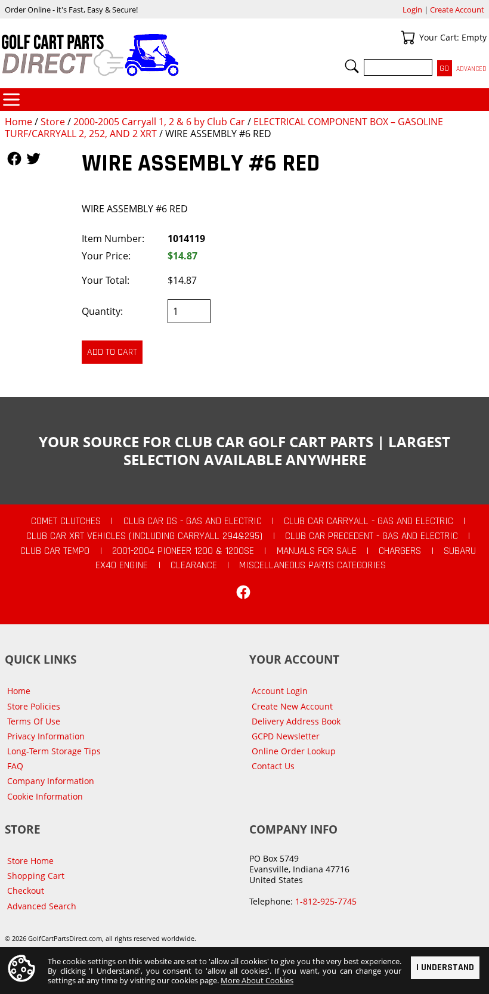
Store (53, 121)
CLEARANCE (194, 565)
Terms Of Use (33, 721)
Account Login (280, 690)
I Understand (445, 967)
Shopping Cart (35, 875)
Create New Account (292, 706)
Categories (11, 99)
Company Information (50, 780)
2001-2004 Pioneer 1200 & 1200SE (183, 551)
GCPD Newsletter (286, 736)
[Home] (122, 55)
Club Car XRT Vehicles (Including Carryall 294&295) (144, 536)
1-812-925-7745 (326, 901)
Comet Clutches (66, 521)
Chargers (400, 551)
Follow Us (14, 158)
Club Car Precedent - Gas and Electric (371, 536)
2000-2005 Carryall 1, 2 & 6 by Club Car (159, 121)
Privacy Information (46, 736)
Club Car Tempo (54, 551)
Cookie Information (45, 796)
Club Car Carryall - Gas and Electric (368, 521)
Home (18, 121)
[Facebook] (243, 592)
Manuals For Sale (317, 551)
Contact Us (273, 766)
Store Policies (33, 706)
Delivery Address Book (296, 721)
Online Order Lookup (294, 751)
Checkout (25, 890)
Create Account (457, 9)
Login (412, 9)
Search (351, 66)
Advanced (471, 68)
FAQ (15, 766)
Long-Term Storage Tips (54, 751)
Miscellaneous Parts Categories (312, 565)
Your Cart (407, 37)
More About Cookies (257, 980)
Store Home (30, 860)
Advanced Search (41, 906)
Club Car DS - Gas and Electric (192, 521)
